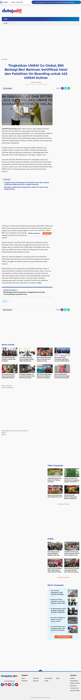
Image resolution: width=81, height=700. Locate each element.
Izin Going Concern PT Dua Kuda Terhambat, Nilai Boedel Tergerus (54, 2)
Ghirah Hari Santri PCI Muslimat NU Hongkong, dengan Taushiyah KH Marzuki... (71, 480)
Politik (51, 539)
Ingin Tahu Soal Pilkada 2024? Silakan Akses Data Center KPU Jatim (55, 570)
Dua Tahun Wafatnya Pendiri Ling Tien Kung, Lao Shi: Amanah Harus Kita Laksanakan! (58, 619)
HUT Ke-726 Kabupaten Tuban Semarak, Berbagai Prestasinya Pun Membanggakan (57, 592)
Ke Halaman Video (63, 504)
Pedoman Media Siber (75, 683)
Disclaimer (73, 685)
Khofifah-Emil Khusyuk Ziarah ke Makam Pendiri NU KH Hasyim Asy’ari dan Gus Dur (71, 553)
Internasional (48, 678)
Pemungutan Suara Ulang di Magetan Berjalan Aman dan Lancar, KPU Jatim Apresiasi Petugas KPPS (55, 553)
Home (6, 2)
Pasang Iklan (74, 681)
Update (47, 233)
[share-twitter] (65, 88)
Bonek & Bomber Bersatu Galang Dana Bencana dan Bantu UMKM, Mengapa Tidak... (71, 496)
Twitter (13, 687)
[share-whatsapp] (68, 88)
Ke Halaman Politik (63, 577)
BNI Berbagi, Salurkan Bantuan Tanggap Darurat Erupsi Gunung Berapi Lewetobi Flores (24, 293)
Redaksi (72, 678)
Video (7, 23)
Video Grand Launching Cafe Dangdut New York (55, 496)
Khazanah (24, 681)
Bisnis (5, 301)
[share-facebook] (62, 88)
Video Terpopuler (55, 465)
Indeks (6, 19)
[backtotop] (40, 671)
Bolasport (36, 678)
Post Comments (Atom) (19, 431)
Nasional (35, 681)
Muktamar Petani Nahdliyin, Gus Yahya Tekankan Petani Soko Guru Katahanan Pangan (58, 601)
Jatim (57, 678)
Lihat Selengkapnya (63, 637)
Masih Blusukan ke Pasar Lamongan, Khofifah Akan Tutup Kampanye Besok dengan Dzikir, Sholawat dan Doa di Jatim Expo (71, 570)
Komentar (8, 88)
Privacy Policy (74, 688)
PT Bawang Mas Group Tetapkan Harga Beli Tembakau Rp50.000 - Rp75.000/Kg (58, 610)
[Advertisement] (43, 19)
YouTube (18, 687)
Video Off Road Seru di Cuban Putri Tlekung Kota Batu (54, 480)
